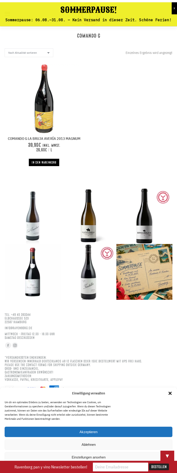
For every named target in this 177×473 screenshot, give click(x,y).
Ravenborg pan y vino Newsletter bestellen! (51, 467)
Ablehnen (89, 445)
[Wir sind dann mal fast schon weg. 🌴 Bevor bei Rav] (144, 272)
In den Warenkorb (44, 162)
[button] (170, 393)
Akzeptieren (88, 432)
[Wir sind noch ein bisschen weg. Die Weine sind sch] (33, 216)
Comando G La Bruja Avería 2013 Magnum (44, 138)
